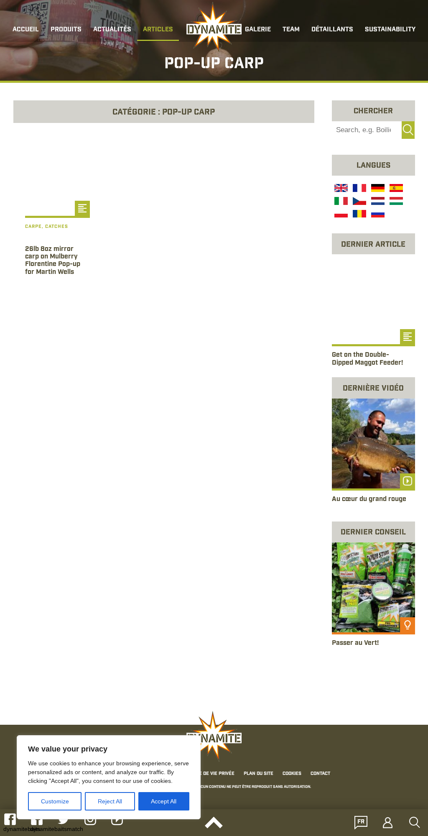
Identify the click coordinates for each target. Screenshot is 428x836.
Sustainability (390, 30)
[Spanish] (395, 189)
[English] (340, 189)
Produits (66, 30)
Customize (55, 801)
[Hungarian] (395, 202)
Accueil (26, 30)
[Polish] (340, 215)
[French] (358, 189)
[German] (377, 189)
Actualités (112, 30)
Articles (158, 30)
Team (291, 30)
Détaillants (332, 30)
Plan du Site (258, 773)
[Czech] (358, 202)
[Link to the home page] (214, 27)
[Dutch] (377, 202)
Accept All (163, 801)
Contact (320, 773)
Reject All (110, 801)
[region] (109, 777)
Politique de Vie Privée (207, 773)
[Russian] (377, 215)
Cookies (292, 773)
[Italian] (340, 202)
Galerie (258, 30)
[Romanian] (358, 215)
